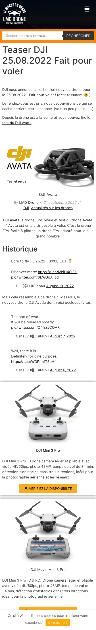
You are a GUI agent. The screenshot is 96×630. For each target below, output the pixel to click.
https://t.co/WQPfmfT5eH (32, 361)
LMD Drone (28, 202)
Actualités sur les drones (51, 169)
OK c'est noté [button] (57, 622)
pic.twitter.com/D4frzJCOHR (35, 327)
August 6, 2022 (63, 370)
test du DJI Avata (16, 123)
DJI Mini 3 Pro (48, 450)
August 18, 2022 (60, 286)
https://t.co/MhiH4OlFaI (57, 272)
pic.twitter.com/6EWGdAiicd (35, 277)
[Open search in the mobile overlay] (48, 35)
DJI (29, 169)
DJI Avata (48, 162)
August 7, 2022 (62, 336)
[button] (87, 9)
